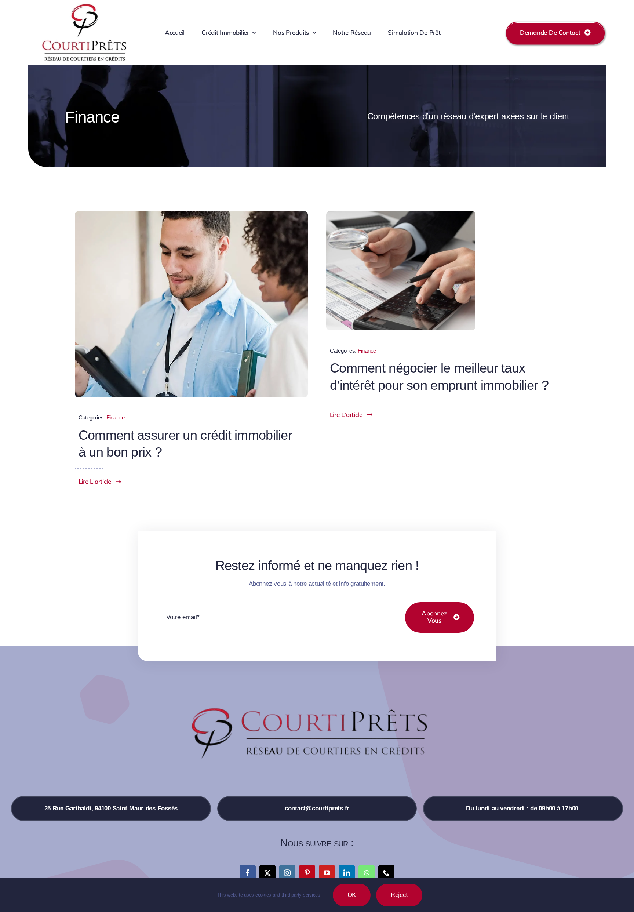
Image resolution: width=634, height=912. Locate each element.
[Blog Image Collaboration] (191, 214)
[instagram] (287, 873)
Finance (115, 417)
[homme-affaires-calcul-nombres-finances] (401, 214)
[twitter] (267, 873)
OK (351, 894)
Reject (399, 894)
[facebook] (248, 873)
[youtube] (327, 873)
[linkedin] (347, 873)
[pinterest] (307, 873)
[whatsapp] (366, 873)
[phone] (386, 873)
